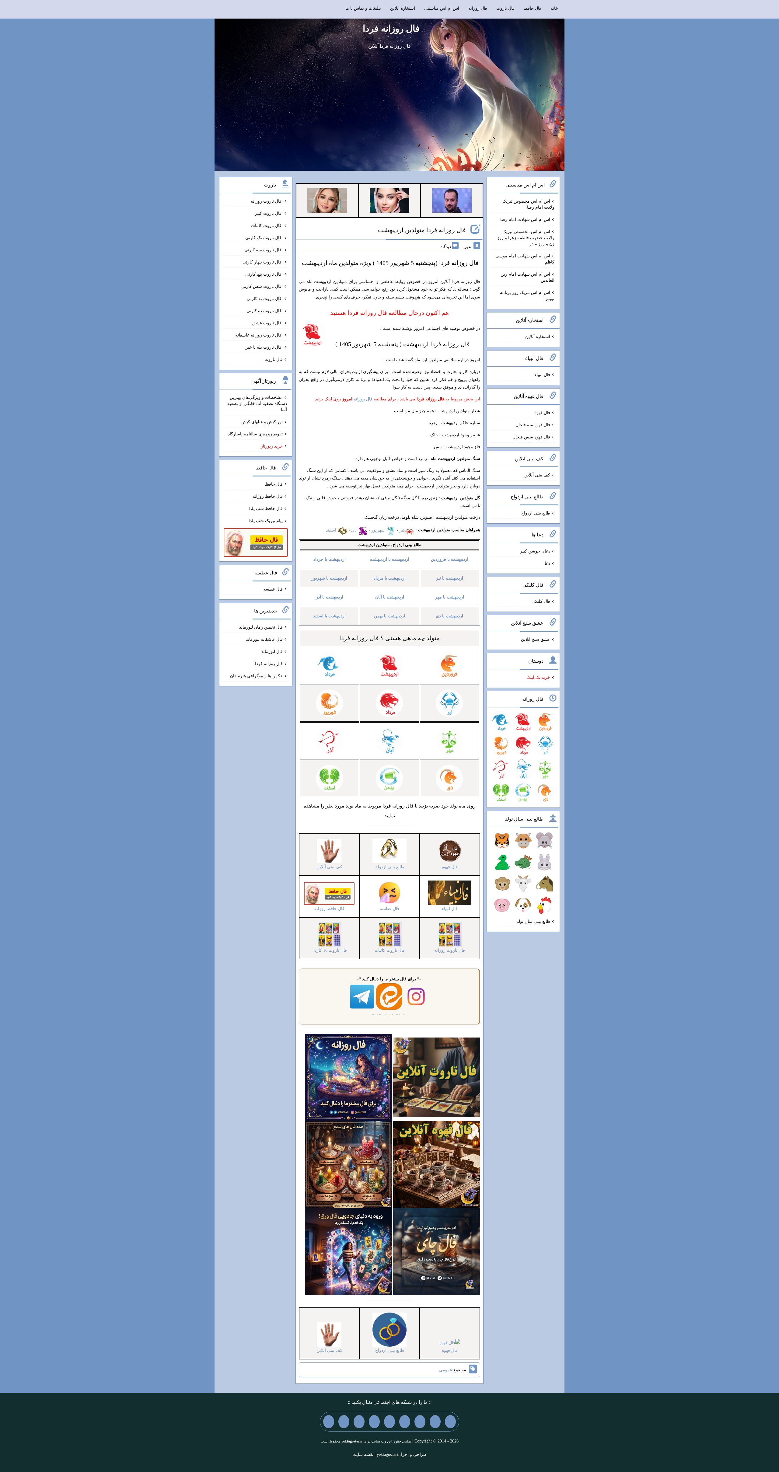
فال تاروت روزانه (267, 201)
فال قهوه (542, 412)
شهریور (378, 530)
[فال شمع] (348, 1164)
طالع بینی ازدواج (535, 513)
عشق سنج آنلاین (535, 639)
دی (354, 530)
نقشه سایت (362, 1454)
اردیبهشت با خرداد (329, 559)
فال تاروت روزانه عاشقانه (259, 335)
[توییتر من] (374, 1421)
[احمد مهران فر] (452, 200)
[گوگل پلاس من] (359, 1421)
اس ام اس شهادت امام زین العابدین (527, 277)
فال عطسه (273, 589)
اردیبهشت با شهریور (329, 578)
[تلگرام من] (435, 1421)
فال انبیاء (542, 374)
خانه (554, 8)
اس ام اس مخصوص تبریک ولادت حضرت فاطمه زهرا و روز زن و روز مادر (525, 237)
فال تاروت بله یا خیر (264, 347)
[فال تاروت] (436, 1077)
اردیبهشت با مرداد (390, 578)
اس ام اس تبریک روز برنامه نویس (527, 295)
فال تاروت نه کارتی (265, 298)
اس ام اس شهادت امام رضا (525, 219)
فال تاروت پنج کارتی (264, 274)
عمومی (445, 1370)
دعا (547, 563)
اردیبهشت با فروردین (449, 559)
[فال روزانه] (348, 1077)
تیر (402, 530)
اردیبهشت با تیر (449, 578)
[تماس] (389, 1421)
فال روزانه (477, 8)
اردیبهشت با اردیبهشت (389, 559)
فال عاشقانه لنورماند (264, 639)
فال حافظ (532, 8)
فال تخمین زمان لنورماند (261, 627)
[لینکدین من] (328, 1421)
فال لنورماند (272, 651)
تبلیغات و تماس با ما (363, 8)
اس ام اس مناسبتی (441, 8)
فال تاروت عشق (267, 323)
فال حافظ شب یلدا (266, 508)
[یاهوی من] (450, 1421)
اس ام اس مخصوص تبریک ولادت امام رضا (528, 204)
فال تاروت (505, 8)
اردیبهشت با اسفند (329, 616)
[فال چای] (436, 1251)
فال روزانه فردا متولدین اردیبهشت (422, 230)
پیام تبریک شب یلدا (266, 520)
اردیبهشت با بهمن (389, 616)
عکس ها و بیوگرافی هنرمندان (256, 676)
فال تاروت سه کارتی (263, 250)
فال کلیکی (541, 601)
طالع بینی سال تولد (533, 921)
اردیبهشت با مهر (449, 597)
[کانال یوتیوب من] (343, 1421)
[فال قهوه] (436, 1164)
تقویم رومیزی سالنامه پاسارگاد (255, 434)
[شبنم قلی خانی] (327, 200)
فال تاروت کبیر (269, 213)
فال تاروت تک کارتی (264, 237)
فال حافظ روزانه (268, 496)
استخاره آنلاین (402, 8)
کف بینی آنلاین (537, 475)
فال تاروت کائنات (267, 225)
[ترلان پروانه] (389, 200)
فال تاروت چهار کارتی (263, 262)
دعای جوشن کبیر (535, 551)
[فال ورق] (348, 1251)
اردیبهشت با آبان (389, 597)
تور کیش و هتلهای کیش (262, 422)
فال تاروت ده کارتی (264, 311)
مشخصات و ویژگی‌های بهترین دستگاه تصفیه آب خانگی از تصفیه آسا (257, 403)
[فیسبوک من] (419, 1421)
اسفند (331, 530)
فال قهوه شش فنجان (531, 437)
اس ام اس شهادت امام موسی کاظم (524, 259)
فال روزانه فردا (391, 28)
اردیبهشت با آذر (329, 597)
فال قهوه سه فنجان (532, 425)
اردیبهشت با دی (449, 616)
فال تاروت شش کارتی (262, 286)
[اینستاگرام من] (404, 1421)
